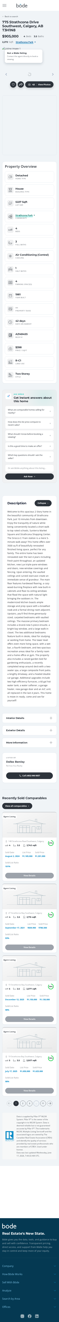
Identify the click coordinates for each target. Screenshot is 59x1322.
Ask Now (28, 476)
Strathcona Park (24, 42)
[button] (6, 74)
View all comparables (16, 805)
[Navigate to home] (21, 5)
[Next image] (53, 74)
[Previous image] (6, 74)
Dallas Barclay (15, 761)
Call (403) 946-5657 (31, 775)
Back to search (11, 16)
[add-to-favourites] (13, 84)
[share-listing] (21, 84)
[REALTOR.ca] (10, 1136)
